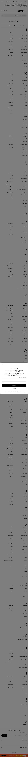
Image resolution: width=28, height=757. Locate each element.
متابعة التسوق (14, 388)
